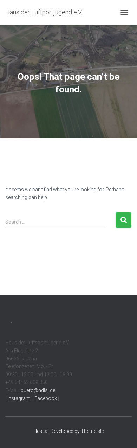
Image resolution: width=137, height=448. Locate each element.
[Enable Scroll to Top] (123, 434)
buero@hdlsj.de (38, 390)
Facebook (45, 398)
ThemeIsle (92, 431)
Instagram (18, 398)
